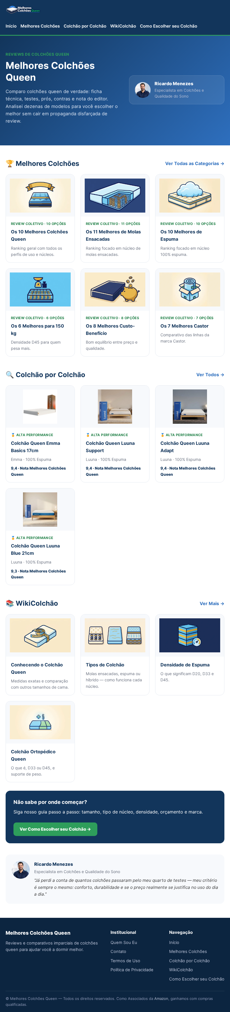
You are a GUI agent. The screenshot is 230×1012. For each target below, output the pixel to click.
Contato (118, 951)
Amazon (161, 998)
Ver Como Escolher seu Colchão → (55, 829)
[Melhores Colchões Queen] (23, 9)
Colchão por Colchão (85, 26)
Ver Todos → (210, 374)
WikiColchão (123, 26)
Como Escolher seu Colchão (168, 26)
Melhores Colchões (40, 26)
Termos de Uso (125, 960)
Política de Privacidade (132, 969)
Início (11, 26)
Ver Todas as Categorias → (194, 163)
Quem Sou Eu (124, 942)
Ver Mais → (212, 603)
